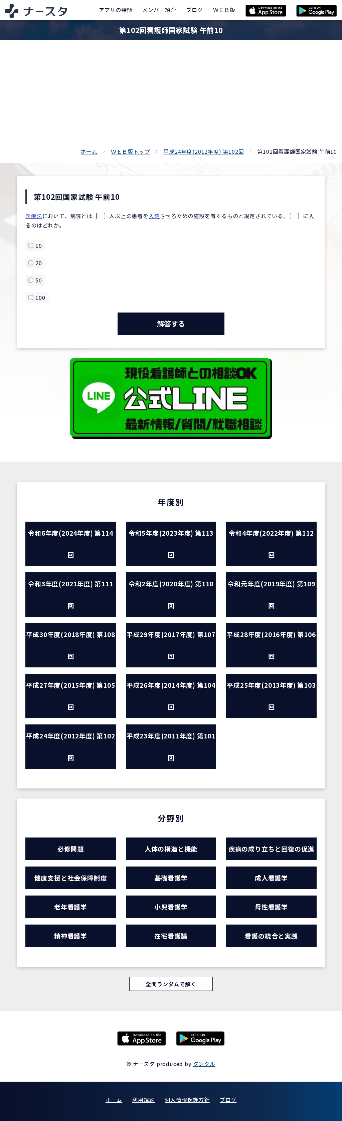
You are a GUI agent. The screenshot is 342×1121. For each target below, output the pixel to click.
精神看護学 (70, 935)
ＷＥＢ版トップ (130, 151)
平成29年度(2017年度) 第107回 (171, 645)
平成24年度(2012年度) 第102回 (203, 151)
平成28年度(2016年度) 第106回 (271, 645)
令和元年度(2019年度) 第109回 (271, 594)
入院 (154, 216)
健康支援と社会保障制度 (70, 877)
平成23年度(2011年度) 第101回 (171, 746)
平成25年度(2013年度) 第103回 (271, 695)
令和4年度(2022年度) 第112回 (271, 543)
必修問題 (70, 848)
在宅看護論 (170, 935)
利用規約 (143, 1100)
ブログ (228, 1100)
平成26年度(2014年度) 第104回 (171, 695)
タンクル (204, 1064)
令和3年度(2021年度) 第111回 (70, 594)
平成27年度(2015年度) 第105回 (70, 695)
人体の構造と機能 (171, 848)
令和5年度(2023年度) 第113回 (171, 543)
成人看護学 (271, 877)
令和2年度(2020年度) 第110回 (171, 594)
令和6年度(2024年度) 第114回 (70, 543)
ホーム (88, 151)
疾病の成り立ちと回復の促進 (271, 848)
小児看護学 (170, 906)
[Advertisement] (171, 96)
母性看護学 (271, 906)
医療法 (33, 216)
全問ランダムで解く (171, 984)
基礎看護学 (170, 877)
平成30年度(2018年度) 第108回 (70, 645)
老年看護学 (70, 906)
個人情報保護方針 (187, 1100)
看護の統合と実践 (271, 935)
